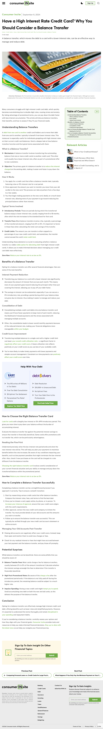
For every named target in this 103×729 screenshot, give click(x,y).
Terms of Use (77, 726)
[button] (3, 3)
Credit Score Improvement (76, 127)
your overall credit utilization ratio (25, 341)
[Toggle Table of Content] (97, 111)
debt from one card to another (15, 132)
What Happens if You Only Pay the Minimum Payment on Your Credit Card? (79, 675)
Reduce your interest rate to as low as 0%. (26, 255)
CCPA (99, 726)
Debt (39, 691)
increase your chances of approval (18, 504)
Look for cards (7, 421)
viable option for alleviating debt (28, 245)
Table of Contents (77, 111)
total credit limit (30, 237)
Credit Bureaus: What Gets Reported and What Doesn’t (84, 159)
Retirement (41, 713)
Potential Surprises (73, 136)
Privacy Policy (89, 726)
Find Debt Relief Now (45, 403)
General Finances (43, 710)
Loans (39, 701)
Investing (40, 698)
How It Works (73, 118)
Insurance (41, 695)
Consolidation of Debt (75, 125)
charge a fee (44, 576)
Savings (40, 717)
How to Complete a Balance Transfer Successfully (82, 133)
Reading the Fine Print (75, 131)
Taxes (39, 704)
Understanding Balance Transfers (77, 115)
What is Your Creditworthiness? (86, 152)
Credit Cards (9, 32)
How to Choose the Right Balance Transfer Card (81, 129)
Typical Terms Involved (75, 120)
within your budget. (21, 329)
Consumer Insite (11, 14)
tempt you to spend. (50, 589)
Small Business (42, 707)
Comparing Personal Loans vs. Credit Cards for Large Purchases (28, 675)
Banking (40, 685)
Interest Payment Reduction (77, 124)
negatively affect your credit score (17, 344)
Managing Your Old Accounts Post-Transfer (80, 134)
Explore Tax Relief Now (16, 406)
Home (3, 32)
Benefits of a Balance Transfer (76, 122)
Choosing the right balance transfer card (17, 466)
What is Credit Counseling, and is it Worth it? (86, 167)
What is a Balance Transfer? (76, 116)
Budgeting (41, 720)
